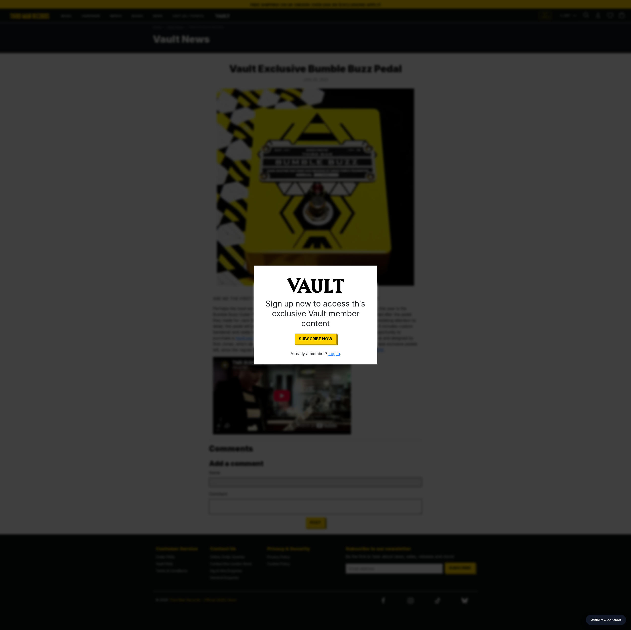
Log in (334, 353)
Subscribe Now (316, 338)
